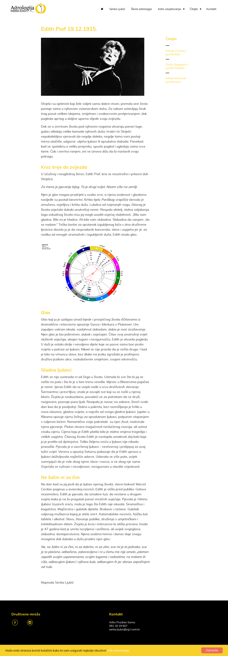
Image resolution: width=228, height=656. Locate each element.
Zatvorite (212, 650)
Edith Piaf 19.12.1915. (69, 28)
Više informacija (118, 650)
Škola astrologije (141, 9)
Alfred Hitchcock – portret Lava (177, 80)
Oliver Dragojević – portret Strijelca (177, 66)
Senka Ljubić (117, 9)
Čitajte (194, 9)
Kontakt (211, 9)
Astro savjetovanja (169, 9)
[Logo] (28, 8)
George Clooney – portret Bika (177, 53)
